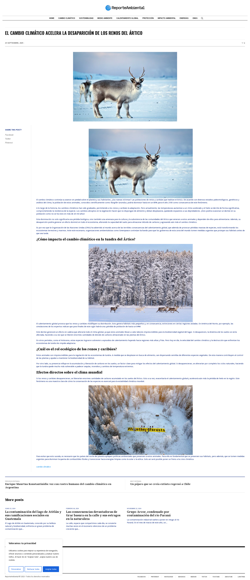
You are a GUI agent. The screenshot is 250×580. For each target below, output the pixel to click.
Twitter (8, 139)
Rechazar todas (33, 569)
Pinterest (9, 143)
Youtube (216, 577)
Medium (193, 577)
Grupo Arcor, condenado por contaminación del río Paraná (149, 513)
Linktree (241, 577)
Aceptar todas (51, 569)
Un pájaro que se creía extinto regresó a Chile (160, 484)
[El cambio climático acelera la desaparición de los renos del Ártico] (125, 86)
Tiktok (204, 577)
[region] (34, 557)
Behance (181, 577)
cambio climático (43, 467)
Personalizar (16, 569)
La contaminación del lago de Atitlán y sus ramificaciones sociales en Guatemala (33, 515)
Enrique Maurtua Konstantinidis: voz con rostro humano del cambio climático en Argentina (58, 485)
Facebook (9, 135)
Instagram (168, 577)
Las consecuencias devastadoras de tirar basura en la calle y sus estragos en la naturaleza (93, 515)
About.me (228, 577)
